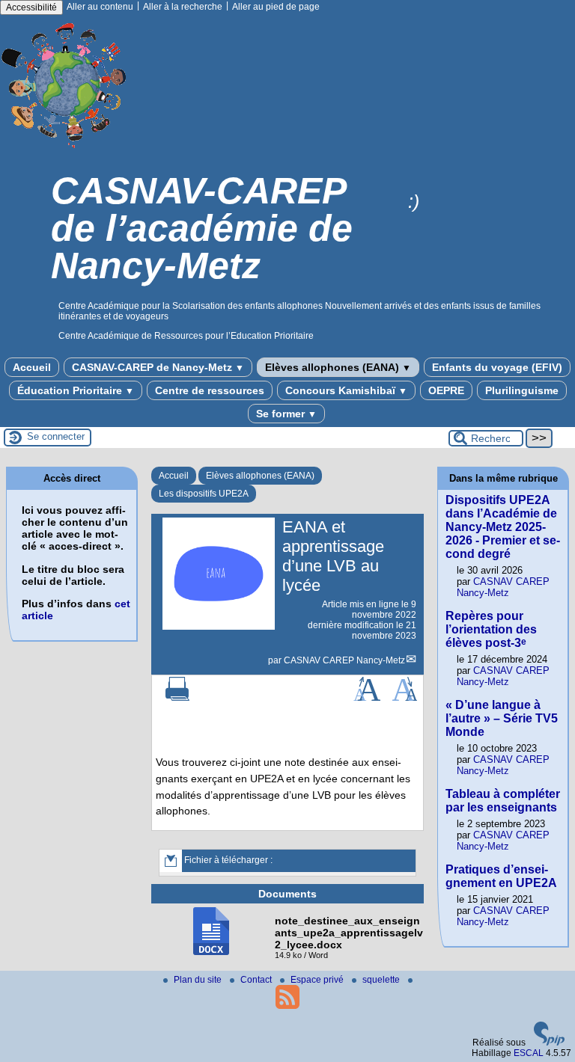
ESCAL (529, 1053)
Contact (257, 979)
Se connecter (56, 436)
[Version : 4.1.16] (549, 1042)
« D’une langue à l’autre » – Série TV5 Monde (501, 718)
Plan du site (199, 979)
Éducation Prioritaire (75, 390)
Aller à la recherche (182, 6)
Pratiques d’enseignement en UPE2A (501, 876)
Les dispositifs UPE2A (204, 493)
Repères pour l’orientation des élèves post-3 (491, 629)
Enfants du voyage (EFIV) (497, 367)
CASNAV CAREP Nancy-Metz (344, 660)
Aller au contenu (100, 6)
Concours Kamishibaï (346, 390)
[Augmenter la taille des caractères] (366, 698)
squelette (382, 979)
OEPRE (446, 390)
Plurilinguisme (522, 390)
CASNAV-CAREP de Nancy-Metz (158, 367)
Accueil (32, 367)
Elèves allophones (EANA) (338, 367)
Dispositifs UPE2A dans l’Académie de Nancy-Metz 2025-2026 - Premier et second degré (502, 527)
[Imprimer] (177, 698)
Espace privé (318, 979)
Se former (286, 414)
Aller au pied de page (276, 6)
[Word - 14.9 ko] (211, 952)
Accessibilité (31, 7)
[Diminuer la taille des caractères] (404, 698)
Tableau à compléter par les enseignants (502, 801)
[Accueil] (65, 152)
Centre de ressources (209, 390)
